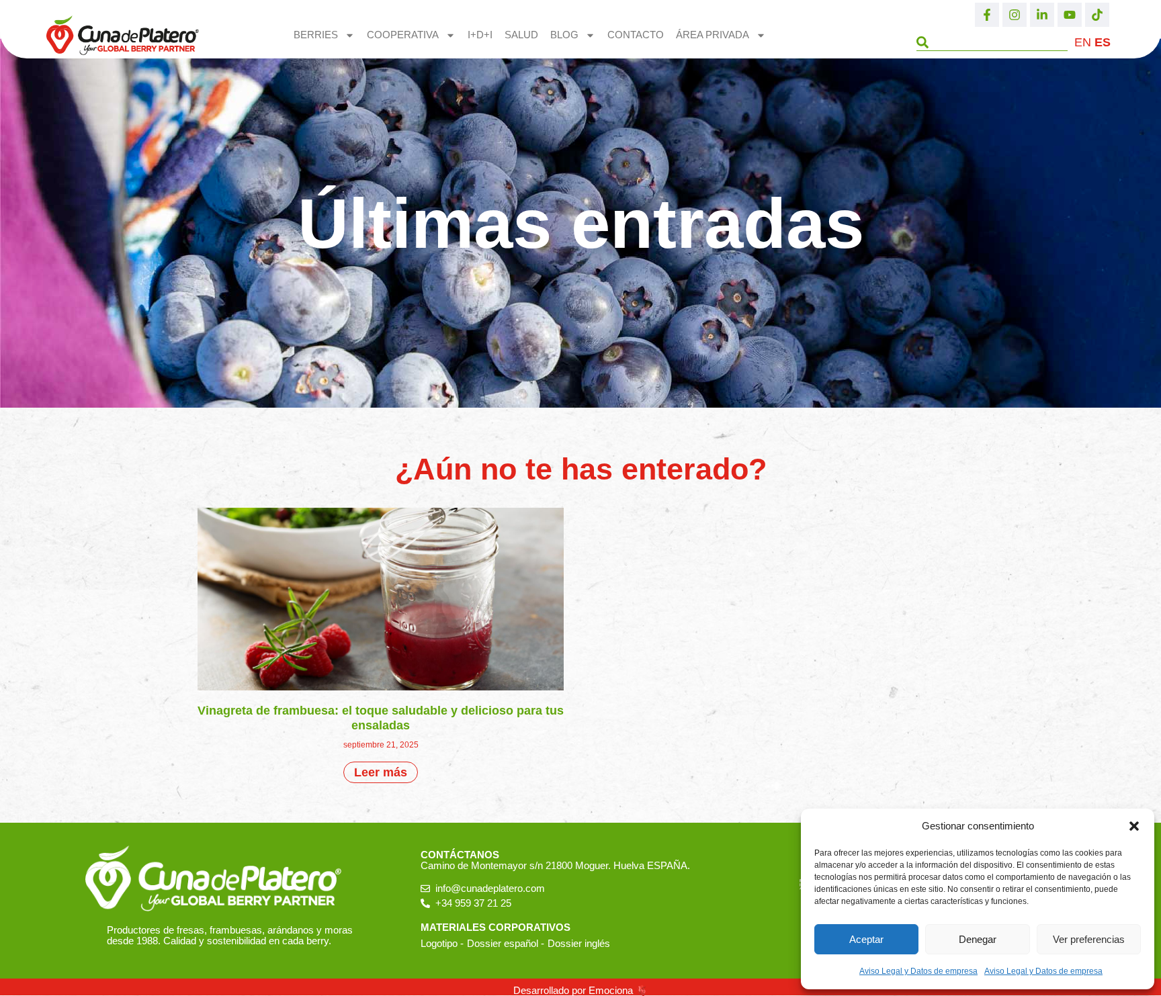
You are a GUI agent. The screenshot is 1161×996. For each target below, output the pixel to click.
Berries (316, 34)
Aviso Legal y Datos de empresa (918, 971)
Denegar (977, 939)
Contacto (635, 34)
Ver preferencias (1089, 939)
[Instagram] (1014, 15)
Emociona (611, 990)
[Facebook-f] (987, 15)
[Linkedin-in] (1042, 15)
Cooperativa (403, 34)
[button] (1134, 826)
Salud (521, 34)
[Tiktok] (1097, 15)
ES (1102, 42)
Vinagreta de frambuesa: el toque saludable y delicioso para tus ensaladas (381, 718)
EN (1082, 42)
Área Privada (712, 34)
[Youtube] (1070, 15)
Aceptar (866, 939)
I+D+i (480, 34)
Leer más (380, 772)
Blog (564, 34)
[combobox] (992, 42)
